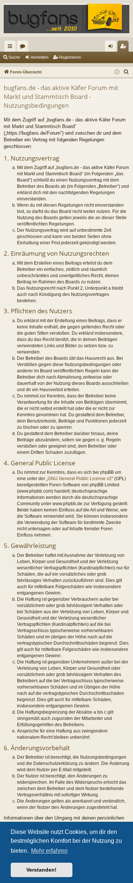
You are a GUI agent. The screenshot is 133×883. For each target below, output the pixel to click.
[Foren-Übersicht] (66, 18)
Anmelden (39, 57)
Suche (14, 57)
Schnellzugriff (11, 48)
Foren (24, 48)
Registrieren (70, 57)
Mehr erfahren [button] (49, 851)
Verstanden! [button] (41, 870)
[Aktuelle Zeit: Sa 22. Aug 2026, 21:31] (117, 72)
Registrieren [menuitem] (124, 48)
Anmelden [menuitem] (112, 48)
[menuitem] (126, 72)
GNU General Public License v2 (80, 478)
